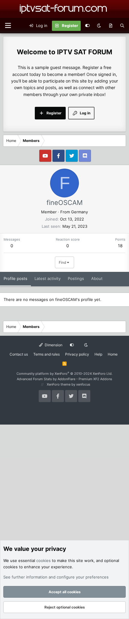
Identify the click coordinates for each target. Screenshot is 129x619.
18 (120, 245)
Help (98, 354)
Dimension (53, 345)
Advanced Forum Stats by (64, 379)
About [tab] (97, 278)
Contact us (19, 354)
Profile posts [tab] (15, 278)
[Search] (122, 26)
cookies (43, 560)
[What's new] (110, 26)
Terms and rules (46, 354)
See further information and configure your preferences (56, 577)
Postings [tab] (76, 278)
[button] (7, 25)
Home (113, 354)
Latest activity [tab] (47, 278)
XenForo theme (58, 384)
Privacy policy (77, 354)
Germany (79, 211)
